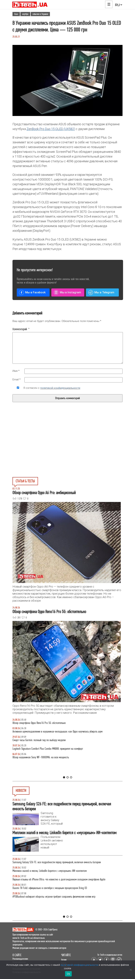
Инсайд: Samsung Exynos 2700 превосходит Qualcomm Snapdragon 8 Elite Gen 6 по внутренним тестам (64, 888)
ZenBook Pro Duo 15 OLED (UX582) (51, 129)
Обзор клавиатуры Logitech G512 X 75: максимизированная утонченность (49, 740)
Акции (63, 959)
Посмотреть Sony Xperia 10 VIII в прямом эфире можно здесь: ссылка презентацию (54, 879)
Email (16, 379)
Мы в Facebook (35, 292)
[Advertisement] (41, 447)
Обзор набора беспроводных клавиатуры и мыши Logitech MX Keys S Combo (51, 723)
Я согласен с (51, 387)
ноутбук (25, 14)
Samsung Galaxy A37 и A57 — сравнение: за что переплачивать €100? (48, 757)
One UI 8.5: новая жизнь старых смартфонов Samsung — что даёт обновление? (53, 731)
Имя (16, 370)
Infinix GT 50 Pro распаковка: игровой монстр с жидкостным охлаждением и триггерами (58, 749)
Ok (68, 973)
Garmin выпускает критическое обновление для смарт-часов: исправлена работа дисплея (58, 871)
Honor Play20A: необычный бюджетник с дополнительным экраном (46, 896)
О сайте (16, 955)
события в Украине (40, 14)
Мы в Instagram (70, 292)
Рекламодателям (20, 958)
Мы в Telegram (104, 292)
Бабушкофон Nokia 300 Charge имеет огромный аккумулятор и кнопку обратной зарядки (58, 862)
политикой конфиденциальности (60, 387)
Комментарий (21, 329)
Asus (16, 14)
